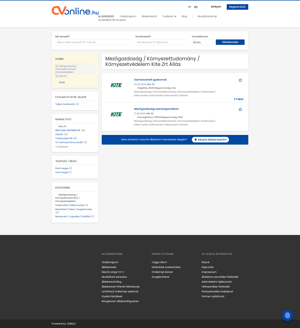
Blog (184, 16)
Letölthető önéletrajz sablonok (120, 291)
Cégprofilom (159, 262)
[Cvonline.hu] (75, 10)
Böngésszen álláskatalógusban (120, 301)
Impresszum (209, 272)
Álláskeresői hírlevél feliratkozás (121, 286)
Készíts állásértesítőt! (212, 139)
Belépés (216, 6)
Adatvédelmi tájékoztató (217, 281)
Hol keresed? (143, 36)
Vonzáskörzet (200, 36)
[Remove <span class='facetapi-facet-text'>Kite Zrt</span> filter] (57, 76)
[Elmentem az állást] (241, 79)
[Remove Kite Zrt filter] (57, 126)
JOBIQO (71, 323)
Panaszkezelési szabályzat (217, 291)
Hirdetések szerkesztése (166, 267)
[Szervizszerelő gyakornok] (116, 85)
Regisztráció (237, 7)
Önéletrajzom (128, 16)
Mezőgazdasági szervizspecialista (156, 109)
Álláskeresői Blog (111, 281)
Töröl (62, 82)
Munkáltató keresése (114, 277)
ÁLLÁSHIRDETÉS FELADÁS (112, 20)
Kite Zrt (151, 84)
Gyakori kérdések (112, 296)
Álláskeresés (109, 267)
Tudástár (168, 16)
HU (196, 7)
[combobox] (93, 42)
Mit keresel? (62, 36)
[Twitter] (71, 262)
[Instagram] (59, 262)
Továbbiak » (62, 146)
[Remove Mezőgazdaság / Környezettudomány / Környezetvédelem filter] (57, 194)
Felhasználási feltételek (216, 286)
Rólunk (206, 262)
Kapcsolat (208, 267)
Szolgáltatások (160, 277)
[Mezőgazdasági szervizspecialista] (116, 114)
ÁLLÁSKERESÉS (106, 16)
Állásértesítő (149, 16)
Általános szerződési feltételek (220, 277)
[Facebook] (54, 262)
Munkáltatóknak (207, 16)
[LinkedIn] (65, 262)
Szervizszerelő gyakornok (150, 79)
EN (189, 7)
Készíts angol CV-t (113, 272)
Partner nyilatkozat (213, 296)
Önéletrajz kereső (162, 272)
